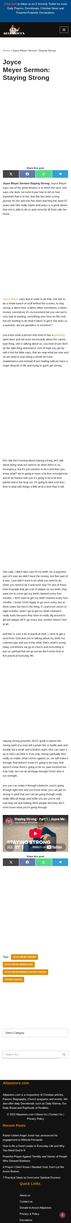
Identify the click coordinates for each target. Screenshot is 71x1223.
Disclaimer (26, 1220)
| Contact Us (55, 1114)
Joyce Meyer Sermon (24, 957)
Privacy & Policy (29, 1213)
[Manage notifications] (62, 1215)
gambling (59, 334)
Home (6, 50)
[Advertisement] (35, 127)
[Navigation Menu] (64, 30)
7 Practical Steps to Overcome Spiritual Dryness (31, 1177)
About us (25, 1195)
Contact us (26, 1201)
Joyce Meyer (10, 299)
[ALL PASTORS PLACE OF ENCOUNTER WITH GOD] (14, 30)
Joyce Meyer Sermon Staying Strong (25, 972)
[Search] (64, 1054)
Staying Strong (13, 979)
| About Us (41, 1114)
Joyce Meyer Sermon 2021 (19, 964)
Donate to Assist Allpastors (36, 1207)
